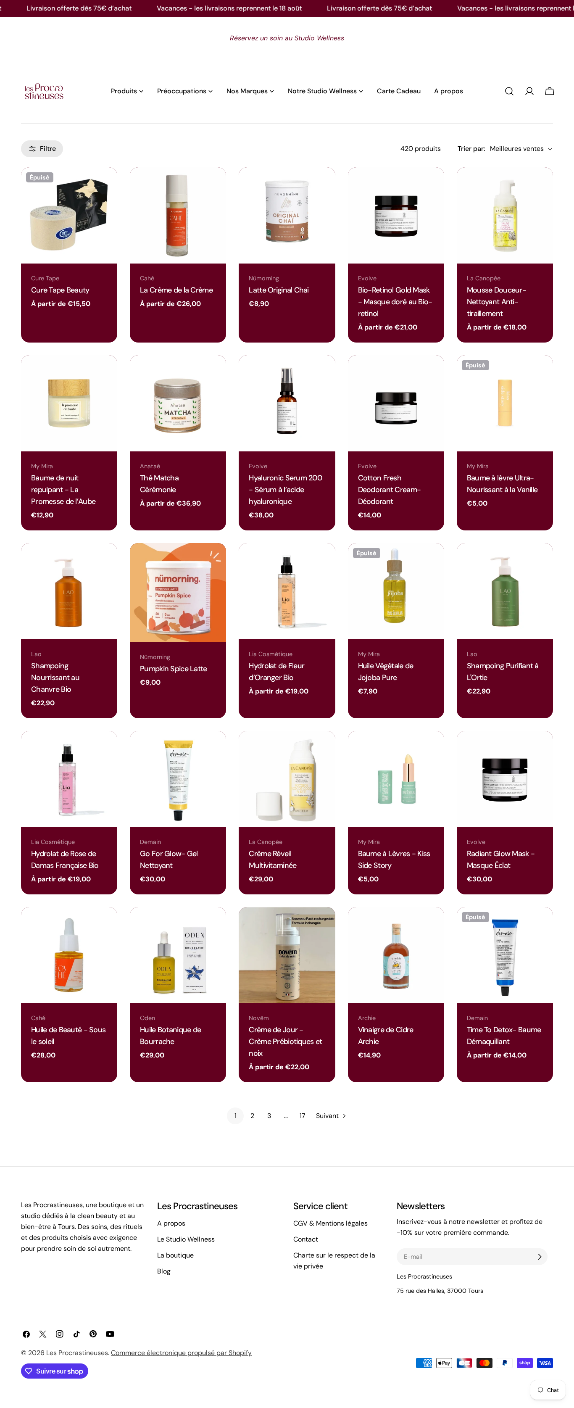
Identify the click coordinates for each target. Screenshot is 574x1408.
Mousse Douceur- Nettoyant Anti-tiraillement (496, 302)
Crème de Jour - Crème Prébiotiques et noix (285, 1041)
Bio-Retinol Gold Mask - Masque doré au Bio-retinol (395, 302)
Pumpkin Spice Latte (173, 669)
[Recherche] (509, 91)
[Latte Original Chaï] (287, 215)
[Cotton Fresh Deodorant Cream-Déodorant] (396, 403)
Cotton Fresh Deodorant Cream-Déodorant (389, 489)
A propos (171, 1223)
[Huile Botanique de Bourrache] (178, 955)
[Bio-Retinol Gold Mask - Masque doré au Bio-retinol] (396, 215)
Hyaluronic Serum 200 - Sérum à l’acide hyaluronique (285, 489)
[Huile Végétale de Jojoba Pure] (396, 591)
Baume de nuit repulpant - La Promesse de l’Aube (63, 489)
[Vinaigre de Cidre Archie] (396, 955)
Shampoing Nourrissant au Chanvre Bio (55, 677)
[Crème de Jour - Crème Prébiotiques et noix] (287, 955)
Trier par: (471, 148)
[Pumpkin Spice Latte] (178, 592)
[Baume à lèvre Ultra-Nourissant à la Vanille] (505, 403)
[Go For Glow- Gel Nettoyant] (178, 779)
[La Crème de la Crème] (178, 215)
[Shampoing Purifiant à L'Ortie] (505, 591)
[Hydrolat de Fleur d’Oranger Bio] (287, 591)
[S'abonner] (539, 1257)
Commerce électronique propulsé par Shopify (181, 1352)
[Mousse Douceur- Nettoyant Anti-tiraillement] (505, 215)
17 (302, 1115)
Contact (305, 1239)
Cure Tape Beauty (60, 290)
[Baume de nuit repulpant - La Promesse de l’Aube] (69, 403)
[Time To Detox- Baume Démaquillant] (505, 955)
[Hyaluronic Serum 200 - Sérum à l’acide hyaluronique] (287, 403)
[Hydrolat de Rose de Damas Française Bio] (69, 779)
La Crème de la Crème (176, 290)
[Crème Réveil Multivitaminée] (287, 779)
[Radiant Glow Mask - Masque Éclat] (505, 779)
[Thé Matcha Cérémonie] (178, 403)
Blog (164, 1271)
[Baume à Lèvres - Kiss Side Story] (396, 779)
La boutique (175, 1255)
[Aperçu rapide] (106, 184)
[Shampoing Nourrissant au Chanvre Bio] (69, 591)
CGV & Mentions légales (330, 1223)
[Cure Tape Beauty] (69, 215)
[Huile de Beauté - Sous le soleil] (69, 955)
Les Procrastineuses (77, 1352)
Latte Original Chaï (278, 290)
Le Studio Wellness (186, 1239)
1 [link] (235, 1115)
